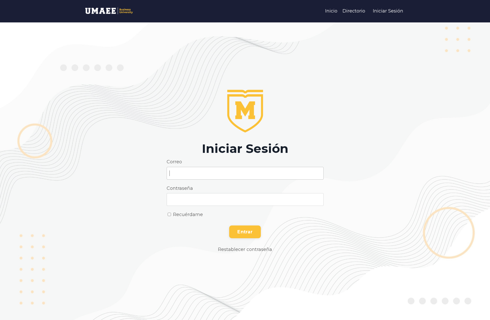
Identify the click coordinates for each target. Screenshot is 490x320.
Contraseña (180, 188)
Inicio (331, 11)
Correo (174, 162)
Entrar (245, 232)
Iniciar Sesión (388, 11)
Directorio (353, 11)
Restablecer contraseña (245, 249)
